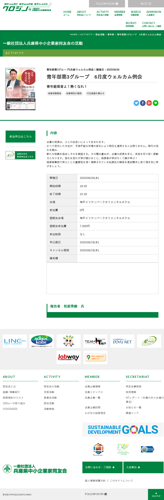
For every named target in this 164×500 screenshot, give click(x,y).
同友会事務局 (133, 386)
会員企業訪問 (92, 407)
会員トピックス (94, 392)
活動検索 (49, 409)
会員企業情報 (92, 386)
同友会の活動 (51, 386)
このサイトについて (121, 480)
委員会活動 (50, 397)
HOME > (75, 34)
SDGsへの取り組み (14, 403)
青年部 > (112, 34)
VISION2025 (10, 409)
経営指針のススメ (13, 397)
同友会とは (9, 386)
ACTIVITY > (87, 34)
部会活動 (49, 403)
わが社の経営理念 (95, 413)
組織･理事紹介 (11, 392)
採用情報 (131, 392)
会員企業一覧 (92, 397)
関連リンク (132, 413)
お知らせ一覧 (133, 407)
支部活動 (49, 392)
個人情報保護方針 (95, 480)
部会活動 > (102, 34)
